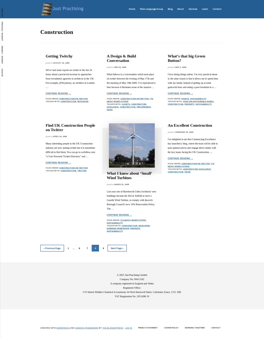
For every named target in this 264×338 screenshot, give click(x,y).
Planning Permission (118, 228)
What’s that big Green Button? (186, 58)
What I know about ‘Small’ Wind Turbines (129, 175)
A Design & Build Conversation (121, 58)
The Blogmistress (112, 328)
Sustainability (198, 98)
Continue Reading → (58, 93)
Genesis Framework (86, 328)
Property (189, 104)
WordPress (63, 328)
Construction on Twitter (73, 98)
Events (185, 98)
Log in (128, 328)
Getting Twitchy (59, 56)
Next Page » (117, 249)
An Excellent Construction (190, 125)
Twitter (81, 170)
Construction (68, 101)
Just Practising (63, 9)
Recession (82, 101)
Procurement (144, 107)
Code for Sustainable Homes (198, 101)
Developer (144, 225)
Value (110, 109)
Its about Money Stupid (133, 220)
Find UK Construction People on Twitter (70, 127)
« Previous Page (52, 249)
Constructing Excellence (197, 169)
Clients (126, 104)
